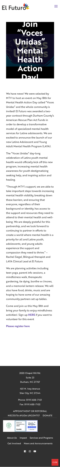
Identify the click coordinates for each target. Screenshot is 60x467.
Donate (47, 415)
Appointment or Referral (30, 411)
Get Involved (14, 443)
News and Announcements (38, 443)
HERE (31, 315)
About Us (12, 437)
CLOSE (54, 462)
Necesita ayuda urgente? (24, 415)
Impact (23, 437)
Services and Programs (41, 437)
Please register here (18, 326)
